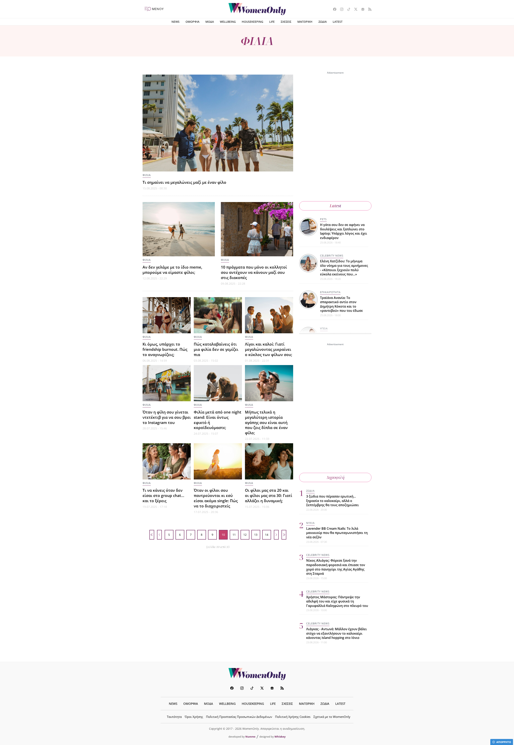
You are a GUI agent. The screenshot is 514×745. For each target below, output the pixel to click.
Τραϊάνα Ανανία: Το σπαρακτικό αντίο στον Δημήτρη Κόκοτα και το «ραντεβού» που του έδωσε (341, 304)
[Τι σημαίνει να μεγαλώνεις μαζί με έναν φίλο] (218, 123)
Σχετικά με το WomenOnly (331, 717)
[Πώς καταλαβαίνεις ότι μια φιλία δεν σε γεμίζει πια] (218, 315)
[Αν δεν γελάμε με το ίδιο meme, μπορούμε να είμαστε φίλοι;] (179, 229)
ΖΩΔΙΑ (322, 22)
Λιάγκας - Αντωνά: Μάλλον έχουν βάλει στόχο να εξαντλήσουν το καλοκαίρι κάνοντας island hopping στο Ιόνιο (336, 633)
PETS (323, 219)
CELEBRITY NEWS (331, 255)
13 (255, 535)
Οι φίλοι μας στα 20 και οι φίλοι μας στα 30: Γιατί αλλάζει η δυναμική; (268, 495)
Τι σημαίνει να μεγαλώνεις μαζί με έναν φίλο (184, 182)
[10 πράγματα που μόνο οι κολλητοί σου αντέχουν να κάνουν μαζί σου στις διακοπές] (257, 229)
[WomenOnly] (257, 9)
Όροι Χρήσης (194, 717)
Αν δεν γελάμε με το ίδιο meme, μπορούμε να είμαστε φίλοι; (172, 269)
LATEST (338, 22)
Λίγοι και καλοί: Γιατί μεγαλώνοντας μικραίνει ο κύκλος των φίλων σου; (268, 349)
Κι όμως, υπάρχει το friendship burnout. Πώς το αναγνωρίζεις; (165, 349)
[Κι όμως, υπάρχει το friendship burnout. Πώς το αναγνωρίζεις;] (167, 315)
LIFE (272, 22)
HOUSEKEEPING (252, 22)
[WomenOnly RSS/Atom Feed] (368, 9)
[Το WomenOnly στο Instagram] (340, 9)
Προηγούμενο (159, 535)
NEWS (175, 22)
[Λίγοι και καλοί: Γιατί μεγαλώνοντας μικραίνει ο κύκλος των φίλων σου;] (269, 315)
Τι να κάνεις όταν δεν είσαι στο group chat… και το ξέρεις (163, 495)
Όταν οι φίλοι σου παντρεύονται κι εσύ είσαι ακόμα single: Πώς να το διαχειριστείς (216, 498)
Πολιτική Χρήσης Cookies (292, 717)
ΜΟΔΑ (209, 22)
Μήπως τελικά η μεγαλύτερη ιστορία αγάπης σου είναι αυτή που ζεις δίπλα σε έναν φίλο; (266, 422)
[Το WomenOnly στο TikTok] (347, 9)
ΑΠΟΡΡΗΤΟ (503, 742)
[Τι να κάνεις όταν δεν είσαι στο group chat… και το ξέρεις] (167, 461)
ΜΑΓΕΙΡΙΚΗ (304, 22)
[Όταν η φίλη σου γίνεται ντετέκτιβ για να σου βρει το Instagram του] (167, 383)
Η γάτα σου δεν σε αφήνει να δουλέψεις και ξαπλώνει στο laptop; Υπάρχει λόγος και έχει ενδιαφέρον (343, 231)
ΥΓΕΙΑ (324, 328)
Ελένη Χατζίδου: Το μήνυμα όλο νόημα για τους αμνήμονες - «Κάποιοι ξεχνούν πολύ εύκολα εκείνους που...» (344, 267)
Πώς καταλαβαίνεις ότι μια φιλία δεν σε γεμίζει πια (216, 349)
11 (234, 535)
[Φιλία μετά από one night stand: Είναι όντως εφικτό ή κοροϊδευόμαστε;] (218, 383)
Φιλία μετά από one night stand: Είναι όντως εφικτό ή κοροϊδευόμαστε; (217, 419)
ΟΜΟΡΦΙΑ (192, 22)
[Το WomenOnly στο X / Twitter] (354, 9)
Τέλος (283, 535)
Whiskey (280, 736)
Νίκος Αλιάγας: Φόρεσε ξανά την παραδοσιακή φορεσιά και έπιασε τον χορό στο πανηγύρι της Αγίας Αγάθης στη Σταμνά (335, 567)
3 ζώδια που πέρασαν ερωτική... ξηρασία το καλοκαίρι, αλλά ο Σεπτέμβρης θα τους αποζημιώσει (332, 500)
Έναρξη (151, 535)
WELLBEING (228, 22)
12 (245, 535)
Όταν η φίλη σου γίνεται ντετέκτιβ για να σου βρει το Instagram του (167, 417)
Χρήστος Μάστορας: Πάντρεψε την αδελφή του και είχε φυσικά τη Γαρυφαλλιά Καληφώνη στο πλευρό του (337, 601)
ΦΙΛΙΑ (147, 175)
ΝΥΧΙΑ (310, 523)
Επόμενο (276, 535)
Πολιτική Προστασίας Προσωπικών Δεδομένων (239, 717)
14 (266, 535)
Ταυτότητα (174, 717)
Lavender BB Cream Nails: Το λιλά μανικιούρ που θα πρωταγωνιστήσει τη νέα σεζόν (337, 532)
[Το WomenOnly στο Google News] (361, 9)
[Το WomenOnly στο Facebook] (333, 9)
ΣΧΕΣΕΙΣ (286, 22)
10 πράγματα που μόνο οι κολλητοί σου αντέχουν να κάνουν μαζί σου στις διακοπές (254, 272)
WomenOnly (257, 674)
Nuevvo (250, 736)
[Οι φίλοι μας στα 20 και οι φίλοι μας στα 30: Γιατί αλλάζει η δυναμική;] (269, 461)
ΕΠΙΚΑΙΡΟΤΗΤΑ (330, 292)
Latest (335, 205)
